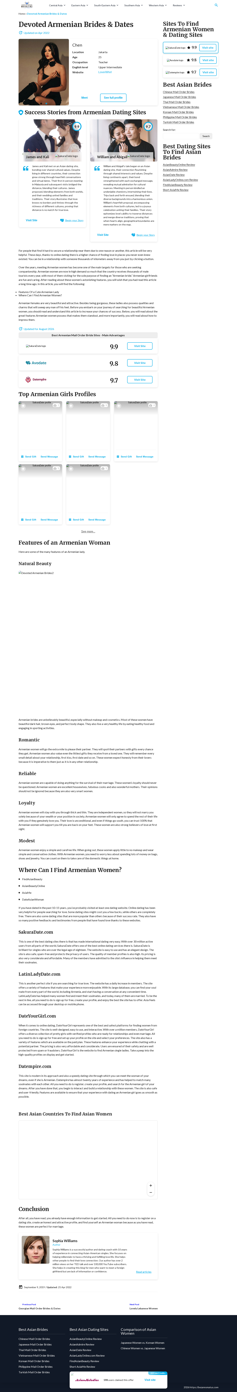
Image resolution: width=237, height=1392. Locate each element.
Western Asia (156, 5)
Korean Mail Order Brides (178, 112)
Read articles (143, 1271)
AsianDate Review (174, 174)
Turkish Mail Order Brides (178, 122)
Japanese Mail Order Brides (179, 96)
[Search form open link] (216, 5)
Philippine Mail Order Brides (180, 117)
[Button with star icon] (23, 405)
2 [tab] (46, 103)
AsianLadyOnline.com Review (180, 179)
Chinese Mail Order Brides (178, 91)
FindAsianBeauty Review (177, 184)
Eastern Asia (78, 5)
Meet (84, 97)
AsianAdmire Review (175, 169)
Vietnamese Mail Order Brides (181, 107)
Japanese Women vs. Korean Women (142, 1342)
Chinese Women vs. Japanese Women (143, 1348)
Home (22, 13)
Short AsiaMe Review (175, 189)
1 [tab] (41, 103)
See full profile (113, 97)
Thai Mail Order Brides (177, 102)
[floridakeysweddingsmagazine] (33, 5)
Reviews (177, 5)
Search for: (169, 129)
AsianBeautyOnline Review (179, 164)
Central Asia (55, 5)
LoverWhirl (105, 72)
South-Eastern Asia (104, 5)
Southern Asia (132, 5)
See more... (88, 531)
